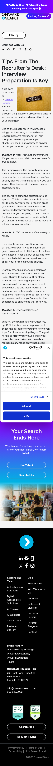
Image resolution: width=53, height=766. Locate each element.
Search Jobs (35, 583)
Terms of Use (34, 747)
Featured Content (12, 628)
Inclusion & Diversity (34, 606)
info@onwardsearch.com (21, 688)
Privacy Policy (16, 747)
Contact (32, 632)
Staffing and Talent (14, 579)
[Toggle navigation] (6, 22)
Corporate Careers (33, 615)
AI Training (13, 609)
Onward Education (17, 657)
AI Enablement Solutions (15, 589)
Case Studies (14, 620)
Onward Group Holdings (20, 649)
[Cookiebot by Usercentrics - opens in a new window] (31, 348)
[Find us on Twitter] (20, 49)
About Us (33, 598)
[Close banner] (49, 348)
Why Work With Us (36, 591)
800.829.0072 (15, 691)
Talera (10, 661)
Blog (30, 577)
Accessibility (16, 751)
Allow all (26, 406)
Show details (37, 396)
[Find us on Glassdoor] (14, 49)
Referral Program (33, 624)
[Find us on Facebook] (25, 49)
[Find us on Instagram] (30, 49)
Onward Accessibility (18, 653)
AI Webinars (13, 614)
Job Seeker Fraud (36, 751)
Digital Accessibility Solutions (14, 600)
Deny (26, 415)
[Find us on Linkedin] (3, 49)
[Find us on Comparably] (8, 49)
